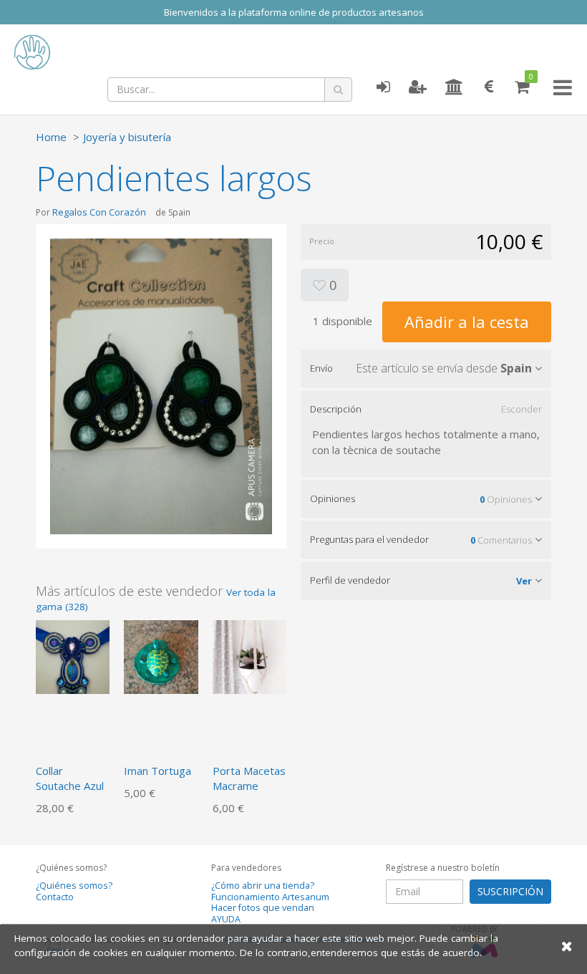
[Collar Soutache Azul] (73, 655)
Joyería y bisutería (127, 137)
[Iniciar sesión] (383, 87)
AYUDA (226, 919)
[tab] (425, 368)
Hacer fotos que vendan (262, 908)
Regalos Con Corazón (99, 212)
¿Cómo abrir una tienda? (262, 885)
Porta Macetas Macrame (249, 778)
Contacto (55, 897)
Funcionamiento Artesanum (270, 897)
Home (51, 137)
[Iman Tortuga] (161, 655)
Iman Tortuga (157, 770)
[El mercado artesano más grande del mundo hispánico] (114, 52)
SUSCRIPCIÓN (510, 891)
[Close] (567, 945)
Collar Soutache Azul (70, 778)
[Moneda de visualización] (488, 87)
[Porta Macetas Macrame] (249, 655)
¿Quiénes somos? (74, 885)
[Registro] (417, 87)
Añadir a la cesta (466, 321)
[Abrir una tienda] (454, 87)
